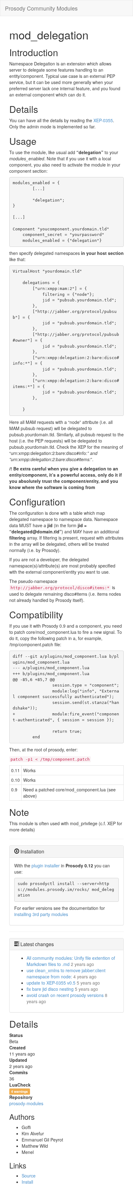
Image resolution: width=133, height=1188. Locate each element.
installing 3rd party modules (41, 914)
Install (27, 1182)
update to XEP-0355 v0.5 (51, 983)
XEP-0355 (103, 120)
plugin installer (46, 865)
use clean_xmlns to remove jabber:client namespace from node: (66, 973)
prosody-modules (26, 1103)
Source (29, 1175)
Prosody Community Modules (41, 8)
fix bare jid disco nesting (50, 989)
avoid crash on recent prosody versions (65, 995)
